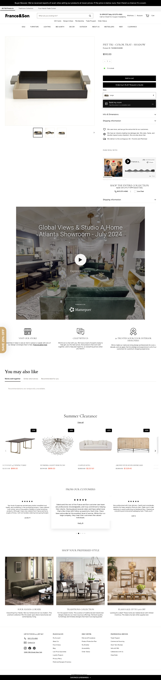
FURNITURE (34, 27)
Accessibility (86, 648)
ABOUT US (95, 27)
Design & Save (68, 21)
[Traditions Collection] (80, 581)
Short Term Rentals (117, 645)
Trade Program (91, 21)
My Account (56, 638)
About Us (56, 641)
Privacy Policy (57, 658)
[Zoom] (49, 81)
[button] (80, 677)
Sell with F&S (115, 648)
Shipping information (112, 121)
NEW (121, 27)
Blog (54, 648)
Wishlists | (131, 15)
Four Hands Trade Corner (47, 8)
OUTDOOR (83, 27)
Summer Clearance (80, 416)
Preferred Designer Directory (62, 662)
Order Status (102, 21)
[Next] (92, 133)
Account (140, 15)
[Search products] (89, 15)
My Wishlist (85, 645)
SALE (23, 27)
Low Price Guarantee (59, 652)
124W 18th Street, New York (33, 652)
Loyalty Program (58, 655)
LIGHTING (47, 27)
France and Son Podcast (119, 179)
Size (104, 90)
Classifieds (114, 655)
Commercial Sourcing (117, 641)
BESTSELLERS (109, 27)
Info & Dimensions (110, 114)
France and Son (107, 179)
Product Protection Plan (89, 641)
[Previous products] (6, 451)
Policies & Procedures (88, 638)
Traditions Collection (26, 8)
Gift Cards (57, 21)
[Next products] (155, 451)
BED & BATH (60, 27)
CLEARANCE (132, 27)
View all (80, 422)
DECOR (72, 27)
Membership (79, 21)
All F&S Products (8, 8)
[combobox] (129, 95)
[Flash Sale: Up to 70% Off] (132, 581)
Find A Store (57, 645)
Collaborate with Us (117, 652)
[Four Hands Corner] (29, 581)
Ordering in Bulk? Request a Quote (129, 85)
